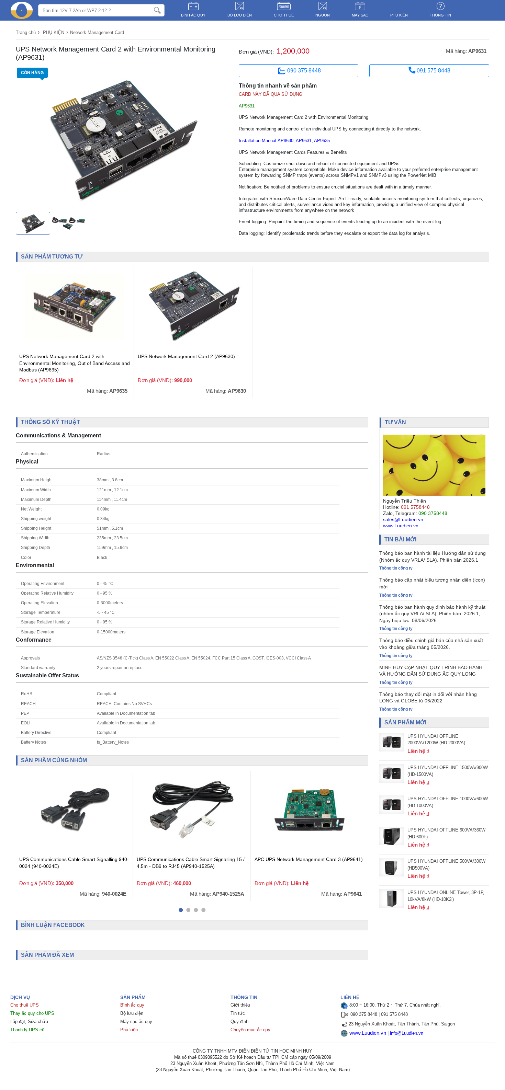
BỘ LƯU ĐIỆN (239, 15)
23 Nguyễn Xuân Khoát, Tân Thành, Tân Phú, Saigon (402, 1023)
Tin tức (238, 1013)
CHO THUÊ (284, 15)
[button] (181, 910)
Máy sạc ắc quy (136, 1021)
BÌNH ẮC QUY (193, 15)
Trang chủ (26, 32)
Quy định (239, 1021)
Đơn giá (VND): (256, 52)
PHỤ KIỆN (399, 15)
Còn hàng (32, 72)
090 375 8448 (304, 70)
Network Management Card (97, 32)
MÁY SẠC (360, 15)
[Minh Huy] (22, 10)
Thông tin (440, 15)
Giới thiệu (240, 1005)
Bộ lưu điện (131, 1013)
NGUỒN (322, 15)
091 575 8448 (432, 70)
